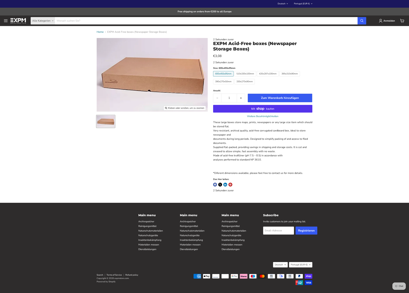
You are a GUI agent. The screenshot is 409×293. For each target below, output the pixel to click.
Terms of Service (114, 275)
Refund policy (131, 275)
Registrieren (306, 230)
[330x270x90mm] (245, 85)
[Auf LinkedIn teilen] (225, 184)
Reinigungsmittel (147, 226)
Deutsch (281, 3)
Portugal (302, 3)
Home (100, 31)
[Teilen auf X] (220, 184)
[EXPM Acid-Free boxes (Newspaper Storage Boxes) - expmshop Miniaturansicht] (105, 121)
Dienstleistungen (147, 249)
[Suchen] (362, 20)
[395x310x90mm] (290, 77)
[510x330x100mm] (245, 77)
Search (100, 275)
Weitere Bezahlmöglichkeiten (262, 116)
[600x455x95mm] (223, 77)
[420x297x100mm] (268, 77)
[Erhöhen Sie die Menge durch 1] (241, 98)
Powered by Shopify (106, 281)
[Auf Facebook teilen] (215, 184)
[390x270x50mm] (223, 85)
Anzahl (216, 90)
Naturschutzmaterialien (150, 230)
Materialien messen (148, 244)
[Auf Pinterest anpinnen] (230, 184)
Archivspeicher (146, 221)
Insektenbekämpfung (149, 240)
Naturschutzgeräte (148, 235)
